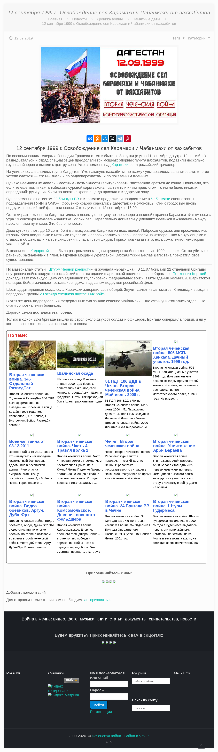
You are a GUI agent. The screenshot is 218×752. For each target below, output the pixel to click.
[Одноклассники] (97, 138)
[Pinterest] (127, 138)
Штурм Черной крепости (70, 269)
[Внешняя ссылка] (103, 582)
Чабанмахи (160, 199)
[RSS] (106, 742)
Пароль (97, 690)
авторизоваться (98, 600)
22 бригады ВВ (66, 199)
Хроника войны (109, 19)
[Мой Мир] (105, 138)
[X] (112, 138)
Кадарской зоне (44, 251)
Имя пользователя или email (107, 675)
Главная (55, 19)
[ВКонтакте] (90, 138)
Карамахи (120, 165)
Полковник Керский (189, 274)
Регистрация (101, 712)
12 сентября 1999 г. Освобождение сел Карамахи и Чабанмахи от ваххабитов (109, 23)
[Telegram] (119, 138)
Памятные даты (146, 19)
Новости (79, 19)
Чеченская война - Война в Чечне (121, 736)
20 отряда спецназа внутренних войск (72, 294)
